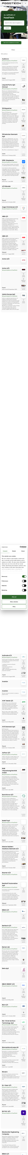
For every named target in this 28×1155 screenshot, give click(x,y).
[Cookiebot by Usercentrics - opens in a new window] (20, 547)
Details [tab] (14, 551)
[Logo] (11, 3)
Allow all (14, 597)
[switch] (24, 581)
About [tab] (23, 551)
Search (7, 28)
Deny (14, 606)
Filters (13, 50)
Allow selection (14, 601)
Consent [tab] (5, 551)
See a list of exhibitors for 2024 (11, 42)
